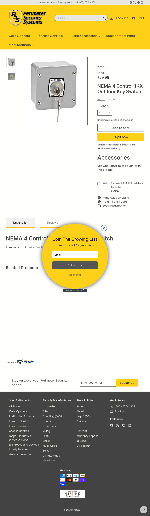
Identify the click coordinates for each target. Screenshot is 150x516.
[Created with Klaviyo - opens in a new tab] (75, 290)
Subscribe (75, 265)
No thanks (75, 275)
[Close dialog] (104, 228)
